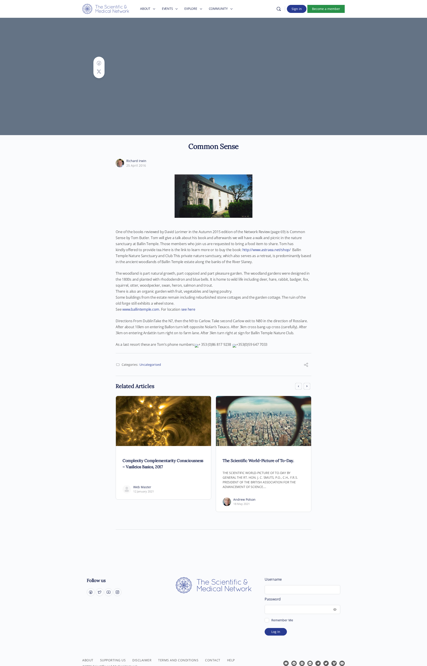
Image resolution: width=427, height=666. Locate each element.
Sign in (297, 9)
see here (188, 309)
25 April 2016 (136, 165)
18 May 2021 (241, 504)
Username (273, 579)
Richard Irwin (136, 161)
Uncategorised (150, 364)
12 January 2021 (143, 491)
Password (273, 599)
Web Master (142, 487)
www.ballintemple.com (140, 309)
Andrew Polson (244, 499)
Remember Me (282, 620)
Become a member (326, 9)
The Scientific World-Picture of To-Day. (258, 460)
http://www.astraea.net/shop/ (266, 249)
